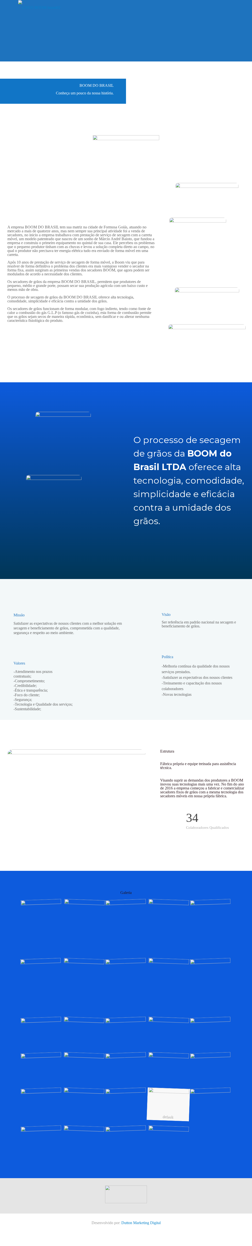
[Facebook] (122, 1229)
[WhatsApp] (116, 1229)
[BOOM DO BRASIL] (39, 7)
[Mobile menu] (231, 7)
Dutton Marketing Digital (141, 1223)
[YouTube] (129, 1229)
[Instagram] (136, 1229)
